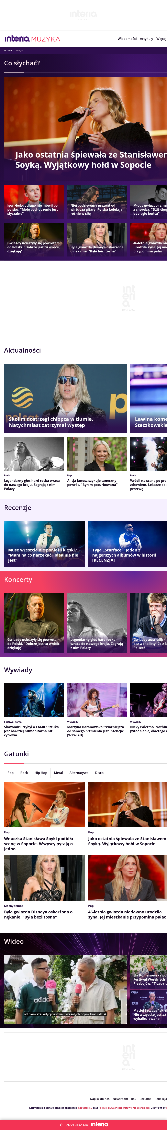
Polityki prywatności (110, 1107)
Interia (8, 50)
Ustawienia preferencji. (136, 1107)
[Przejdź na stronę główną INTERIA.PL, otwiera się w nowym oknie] (17, 38)
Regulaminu (85, 1107)
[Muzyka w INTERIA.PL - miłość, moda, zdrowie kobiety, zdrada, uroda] (46, 38)
